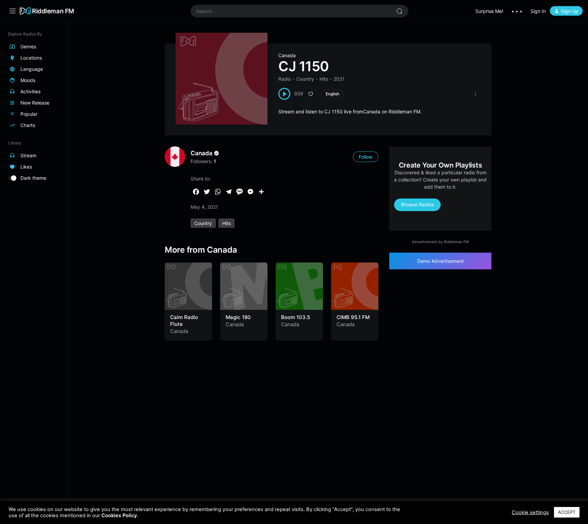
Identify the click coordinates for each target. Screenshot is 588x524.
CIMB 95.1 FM (353, 317)
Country (305, 79)
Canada (287, 55)
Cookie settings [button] (530, 512)
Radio (284, 79)
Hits (324, 79)
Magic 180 (238, 317)
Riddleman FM (53, 11)
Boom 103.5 (295, 317)
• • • (516, 11)
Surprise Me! (489, 11)
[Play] (284, 94)
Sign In (538, 11)
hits (226, 223)
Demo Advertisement (440, 261)
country (203, 223)
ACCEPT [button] (566, 512)
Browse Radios (417, 204)
